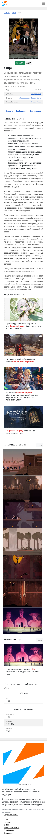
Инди (39, 98)
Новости (9, 111)
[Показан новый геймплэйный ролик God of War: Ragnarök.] (23, 349)
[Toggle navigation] (44, 3)
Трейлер (7, 353)
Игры (6, 819)
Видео (6, 825)
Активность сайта (11, 828)
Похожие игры (36, 111)
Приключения (25, 98)
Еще (28, 63)
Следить (20, 63)
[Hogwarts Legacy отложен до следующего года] (23, 421)
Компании (8, 833)
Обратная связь (11, 815)
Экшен (33, 98)
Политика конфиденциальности (14, 809)
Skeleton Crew (36, 102)
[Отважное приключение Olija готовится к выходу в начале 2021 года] (23, 660)
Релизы (7, 424)
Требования (21, 111)
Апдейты (8, 317)
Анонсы (7, 386)
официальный (36, 94)
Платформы (9, 830)
